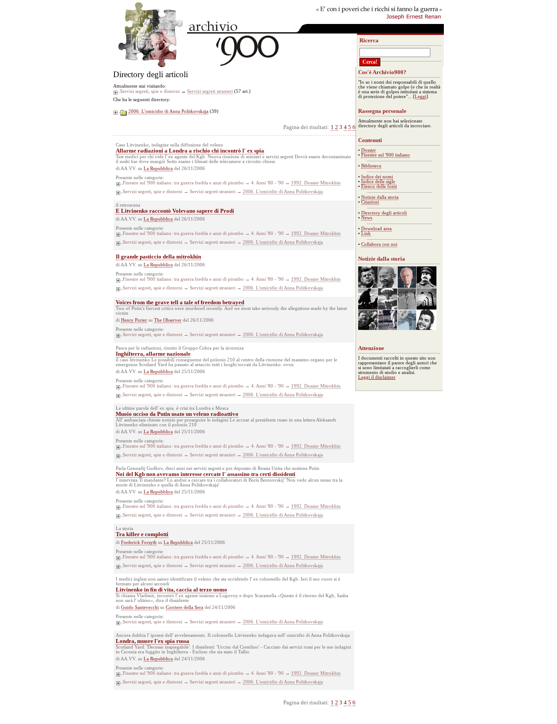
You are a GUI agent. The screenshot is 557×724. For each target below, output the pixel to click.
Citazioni (370, 202)
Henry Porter (134, 320)
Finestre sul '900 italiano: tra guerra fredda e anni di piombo (183, 182)
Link (366, 233)
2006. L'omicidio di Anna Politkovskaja (168, 111)
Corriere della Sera (184, 607)
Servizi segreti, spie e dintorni (150, 91)
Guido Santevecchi (140, 607)
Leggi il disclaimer (377, 377)
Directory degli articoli (384, 213)
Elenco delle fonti (379, 186)
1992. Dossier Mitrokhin (316, 182)
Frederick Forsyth (139, 542)
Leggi (420, 96)
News (366, 217)
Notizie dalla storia (380, 197)
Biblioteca (371, 165)
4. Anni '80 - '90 (267, 182)
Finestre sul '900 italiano (385, 155)
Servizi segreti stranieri (210, 91)
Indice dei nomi (377, 176)
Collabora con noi (379, 244)
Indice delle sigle (378, 181)
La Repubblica (158, 168)
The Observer (167, 320)
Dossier (368, 150)
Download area (376, 228)
